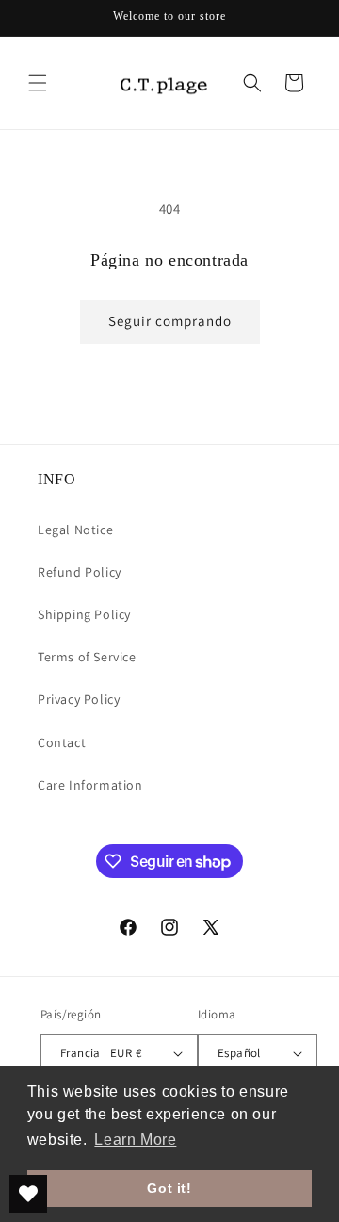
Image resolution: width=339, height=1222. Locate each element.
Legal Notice (75, 529)
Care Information (90, 784)
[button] (37, 83)
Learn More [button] (135, 1140)
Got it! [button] (169, 1188)
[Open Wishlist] (28, 1194)
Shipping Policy (84, 614)
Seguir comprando (170, 321)
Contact (62, 742)
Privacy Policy (79, 699)
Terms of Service (87, 656)
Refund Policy (79, 571)
